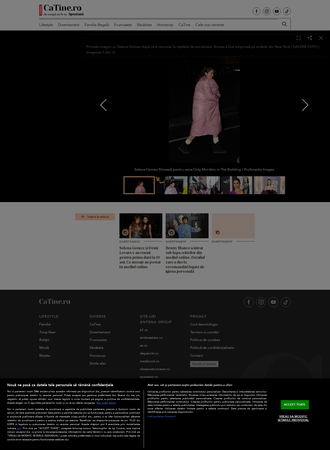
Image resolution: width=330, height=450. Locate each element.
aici (19, 428)
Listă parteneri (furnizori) (161, 416)
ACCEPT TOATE (295, 405)
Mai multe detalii (106, 403)
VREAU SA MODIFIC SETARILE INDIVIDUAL (293, 418)
